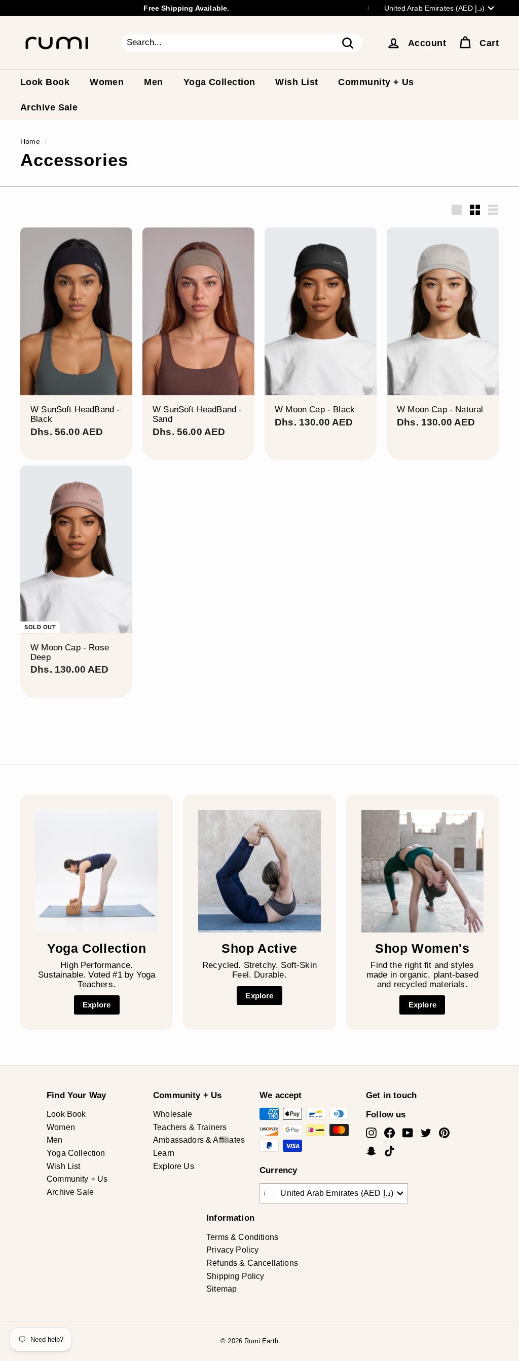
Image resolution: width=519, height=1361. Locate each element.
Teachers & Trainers (190, 1127)
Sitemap (221, 1289)
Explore (96, 1004)
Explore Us (173, 1166)
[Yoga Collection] (96, 871)
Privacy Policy (232, 1250)
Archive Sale (49, 107)
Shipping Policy (235, 1276)
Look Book (44, 82)
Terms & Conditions (242, 1237)
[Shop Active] (259, 871)
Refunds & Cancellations (252, 1263)
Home (30, 141)
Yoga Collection (219, 82)
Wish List (296, 82)
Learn (163, 1153)
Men (153, 82)
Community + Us (376, 82)
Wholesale (173, 1114)
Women (107, 82)
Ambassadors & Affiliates (199, 1140)
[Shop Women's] (422, 871)
